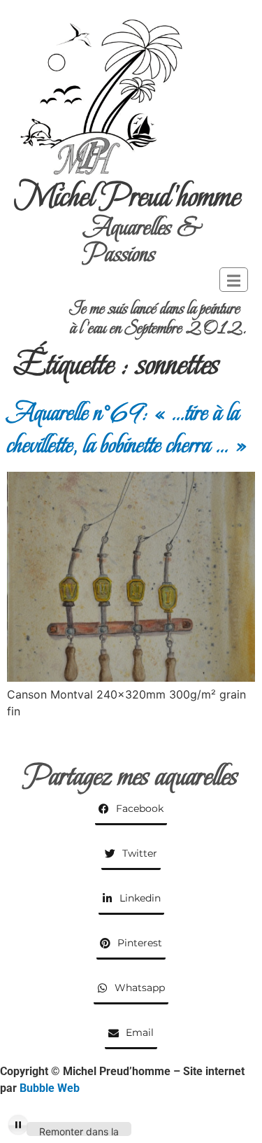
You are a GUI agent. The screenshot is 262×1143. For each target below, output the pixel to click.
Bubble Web (50, 1088)
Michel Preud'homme (127, 196)
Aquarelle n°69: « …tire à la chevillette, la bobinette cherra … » (127, 429)
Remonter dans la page (79, 1131)
